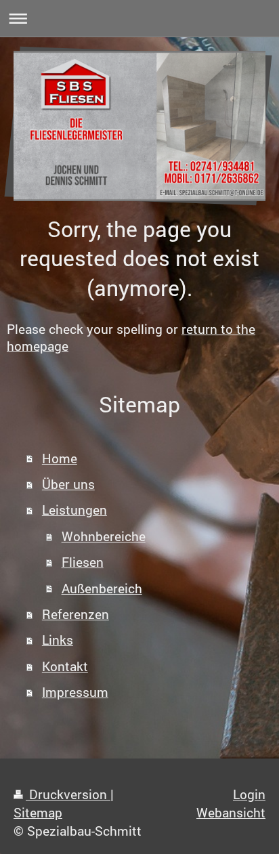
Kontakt (65, 666)
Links (57, 639)
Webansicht (230, 812)
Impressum (75, 691)
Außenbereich (102, 588)
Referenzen (75, 613)
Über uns (68, 483)
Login (249, 794)
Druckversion (68, 794)
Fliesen (83, 561)
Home (59, 458)
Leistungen (74, 509)
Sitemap (38, 812)
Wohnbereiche (104, 536)
